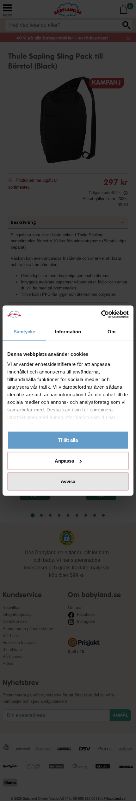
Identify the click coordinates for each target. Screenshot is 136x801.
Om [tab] (111, 331)
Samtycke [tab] (24, 331)
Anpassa (64, 460)
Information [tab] (68, 331)
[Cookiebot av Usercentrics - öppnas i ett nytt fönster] (101, 314)
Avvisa (68, 481)
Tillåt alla (68, 440)
